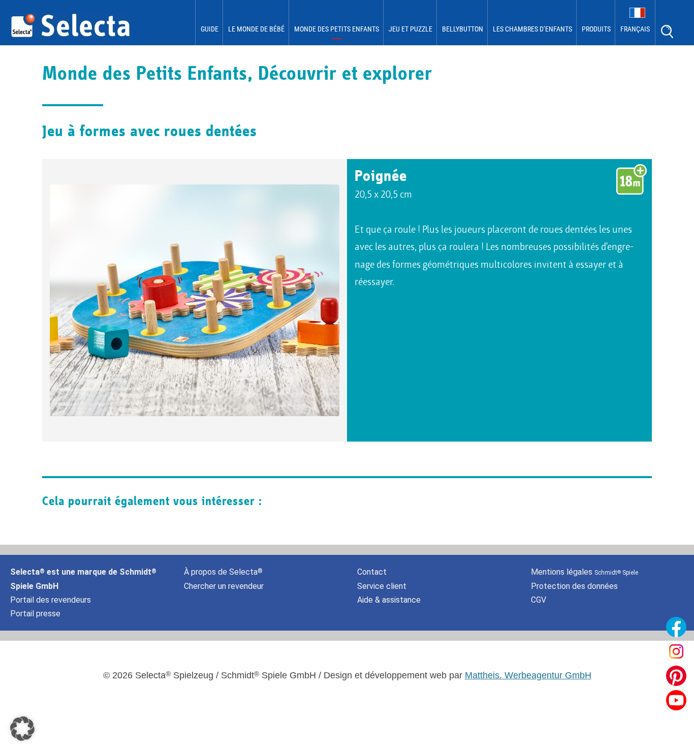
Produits (596, 29)
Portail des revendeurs (50, 600)
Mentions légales (584, 572)
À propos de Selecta (223, 572)
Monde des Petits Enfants (336, 29)
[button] (22, 728)
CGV (538, 600)
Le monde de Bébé (256, 29)
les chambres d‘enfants (532, 29)
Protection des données (574, 586)
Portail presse (35, 613)
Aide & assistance (389, 600)
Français (635, 29)
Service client (381, 586)
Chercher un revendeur (224, 586)
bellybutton (462, 29)
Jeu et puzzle (410, 29)
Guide (209, 29)
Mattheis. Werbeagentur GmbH (528, 675)
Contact (372, 572)
